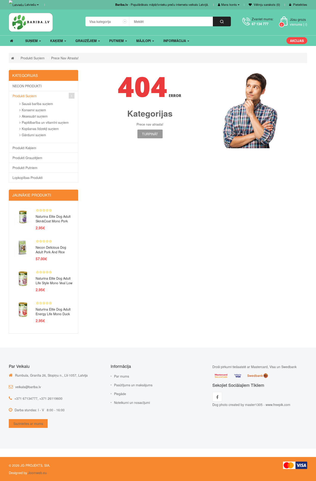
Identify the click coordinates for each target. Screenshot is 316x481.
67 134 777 (260, 23)
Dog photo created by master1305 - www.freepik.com (251, 404)
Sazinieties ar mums (28, 423)
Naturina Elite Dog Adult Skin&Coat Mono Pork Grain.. (53, 221)
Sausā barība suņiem (37, 103)
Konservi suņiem (34, 110)
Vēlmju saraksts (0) (266, 4)
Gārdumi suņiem (34, 135)
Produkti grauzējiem (27, 157)
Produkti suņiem (33, 58)
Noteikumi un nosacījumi (132, 402)
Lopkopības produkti (27, 177)
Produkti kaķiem (24, 147)
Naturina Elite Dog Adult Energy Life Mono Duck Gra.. (53, 314)
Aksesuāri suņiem (35, 116)
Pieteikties (300, 4)
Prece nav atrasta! (65, 58)
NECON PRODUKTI (27, 86)
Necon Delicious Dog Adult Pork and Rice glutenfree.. (51, 252)
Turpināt (150, 134)
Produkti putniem (24, 167)
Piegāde (120, 393)
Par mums (121, 376)
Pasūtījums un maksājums (133, 385)
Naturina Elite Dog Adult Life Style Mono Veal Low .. (54, 283)
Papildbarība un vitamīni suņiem (45, 122)
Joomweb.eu (37, 472)
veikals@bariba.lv (28, 386)
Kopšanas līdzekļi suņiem (40, 128)
